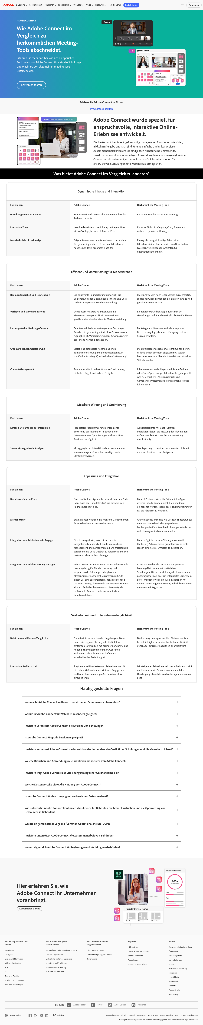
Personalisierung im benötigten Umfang (61, 950)
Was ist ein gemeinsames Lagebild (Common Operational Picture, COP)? (67, 824)
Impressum (141, 1015)
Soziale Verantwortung (178, 968)
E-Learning (20, 5)
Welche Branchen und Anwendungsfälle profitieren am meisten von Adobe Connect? (75, 761)
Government (92, 959)
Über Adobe (173, 951)
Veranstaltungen (175, 960)
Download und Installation (138, 951)
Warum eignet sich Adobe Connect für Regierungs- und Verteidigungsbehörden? (72, 847)
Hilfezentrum (133, 947)
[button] (182, 5)
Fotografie (9, 954)
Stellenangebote (175, 956)
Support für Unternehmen (138, 964)
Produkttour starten (101, 109)
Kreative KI (9, 950)
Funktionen (49, 5)
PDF (6, 967)
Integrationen (63, 5)
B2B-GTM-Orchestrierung (56, 967)
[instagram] (35, 1015)
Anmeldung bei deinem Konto (180, 947)
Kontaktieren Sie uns (29, 908)
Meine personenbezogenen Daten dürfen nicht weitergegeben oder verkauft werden (151, 1019)
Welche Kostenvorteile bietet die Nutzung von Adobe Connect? (63, 784)
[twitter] (41, 1015)
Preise (88, 5)
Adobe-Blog (173, 994)
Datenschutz (153, 1015)
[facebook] (30, 1015)
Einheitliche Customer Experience (59, 959)
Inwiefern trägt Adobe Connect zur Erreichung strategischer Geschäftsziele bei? (72, 773)
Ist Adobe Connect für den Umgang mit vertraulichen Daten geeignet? (66, 796)
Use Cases (77, 5)
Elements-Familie (12, 976)
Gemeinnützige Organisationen (99, 954)
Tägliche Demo (115, 5)
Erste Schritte (131, 5)
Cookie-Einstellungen (188, 1015)
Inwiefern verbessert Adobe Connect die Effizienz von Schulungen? (65, 725)
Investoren (173, 973)
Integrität (172, 986)
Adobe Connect (35, 5)
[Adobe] (8, 5)
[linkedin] (46, 1015)
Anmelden (194, 5)
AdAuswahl (193, 1019)
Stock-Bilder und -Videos (14, 980)
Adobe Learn (133, 960)
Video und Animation (13, 963)
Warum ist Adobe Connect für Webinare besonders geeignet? (61, 714)
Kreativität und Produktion (56, 963)
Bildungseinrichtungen (95, 950)
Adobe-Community (135, 956)
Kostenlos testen (31, 85)
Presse (171, 964)
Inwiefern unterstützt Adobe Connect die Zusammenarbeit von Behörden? (69, 835)
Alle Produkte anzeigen (14, 985)
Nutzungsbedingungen (169, 1015)
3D (6, 972)
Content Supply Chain (54, 954)
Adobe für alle (174, 990)
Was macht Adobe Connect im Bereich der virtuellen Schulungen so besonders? (72, 702)
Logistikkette (174, 977)
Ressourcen (100, 5)
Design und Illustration (14, 959)
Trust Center (174, 981)
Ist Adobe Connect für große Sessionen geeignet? (54, 737)
